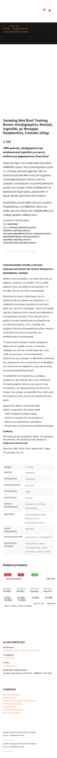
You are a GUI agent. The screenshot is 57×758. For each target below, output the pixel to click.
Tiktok (17, 681)
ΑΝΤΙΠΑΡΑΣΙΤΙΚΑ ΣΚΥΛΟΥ (38, 589)
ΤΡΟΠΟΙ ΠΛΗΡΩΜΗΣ (12, 704)
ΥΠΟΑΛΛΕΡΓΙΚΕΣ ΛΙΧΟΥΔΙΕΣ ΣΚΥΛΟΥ (19, 242)
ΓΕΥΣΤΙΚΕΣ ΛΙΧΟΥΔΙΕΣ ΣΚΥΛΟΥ (22, 227)
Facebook (5, 681)
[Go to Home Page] (4, 25)
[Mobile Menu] (6, 11)
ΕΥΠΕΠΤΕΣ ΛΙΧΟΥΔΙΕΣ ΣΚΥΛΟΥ (16, 230)
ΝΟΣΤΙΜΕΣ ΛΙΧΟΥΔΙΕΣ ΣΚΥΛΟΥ (17, 239)
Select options (11, 606)
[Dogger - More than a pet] (22, 11)
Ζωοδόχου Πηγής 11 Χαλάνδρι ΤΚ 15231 (21, 650)
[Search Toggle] (36, 11)
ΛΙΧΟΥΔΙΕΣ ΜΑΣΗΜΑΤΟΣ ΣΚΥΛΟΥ (18, 233)
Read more (51, 603)
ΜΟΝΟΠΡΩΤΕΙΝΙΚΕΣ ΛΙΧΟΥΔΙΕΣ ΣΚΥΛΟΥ (21, 236)
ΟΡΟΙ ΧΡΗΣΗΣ (9, 707)
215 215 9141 (9, 658)
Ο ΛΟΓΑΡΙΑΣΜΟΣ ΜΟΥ (13, 710)
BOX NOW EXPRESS (12, 713)
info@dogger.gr (10, 665)
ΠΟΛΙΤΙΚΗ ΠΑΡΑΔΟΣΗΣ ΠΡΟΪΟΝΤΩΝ (19, 700)
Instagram (11, 681)
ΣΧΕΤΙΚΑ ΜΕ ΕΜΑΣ (11, 694)
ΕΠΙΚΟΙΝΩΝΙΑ (9, 697)
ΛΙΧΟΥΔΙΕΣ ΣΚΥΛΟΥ (42, 233)
